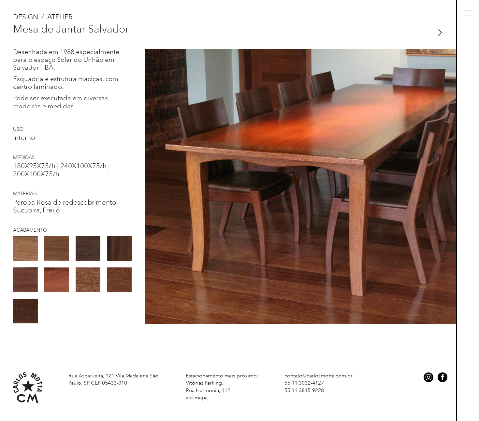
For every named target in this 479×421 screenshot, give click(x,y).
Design (25, 17)
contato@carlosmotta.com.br (318, 376)
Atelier (60, 17)
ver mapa (197, 397)
